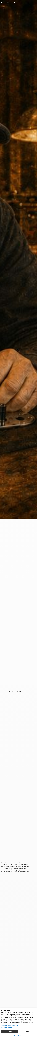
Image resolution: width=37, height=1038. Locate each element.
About (9, 3)
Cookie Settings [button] (18, 1036)
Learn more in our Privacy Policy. (9, 1025)
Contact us (17, 3)
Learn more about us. (6, 1027)
